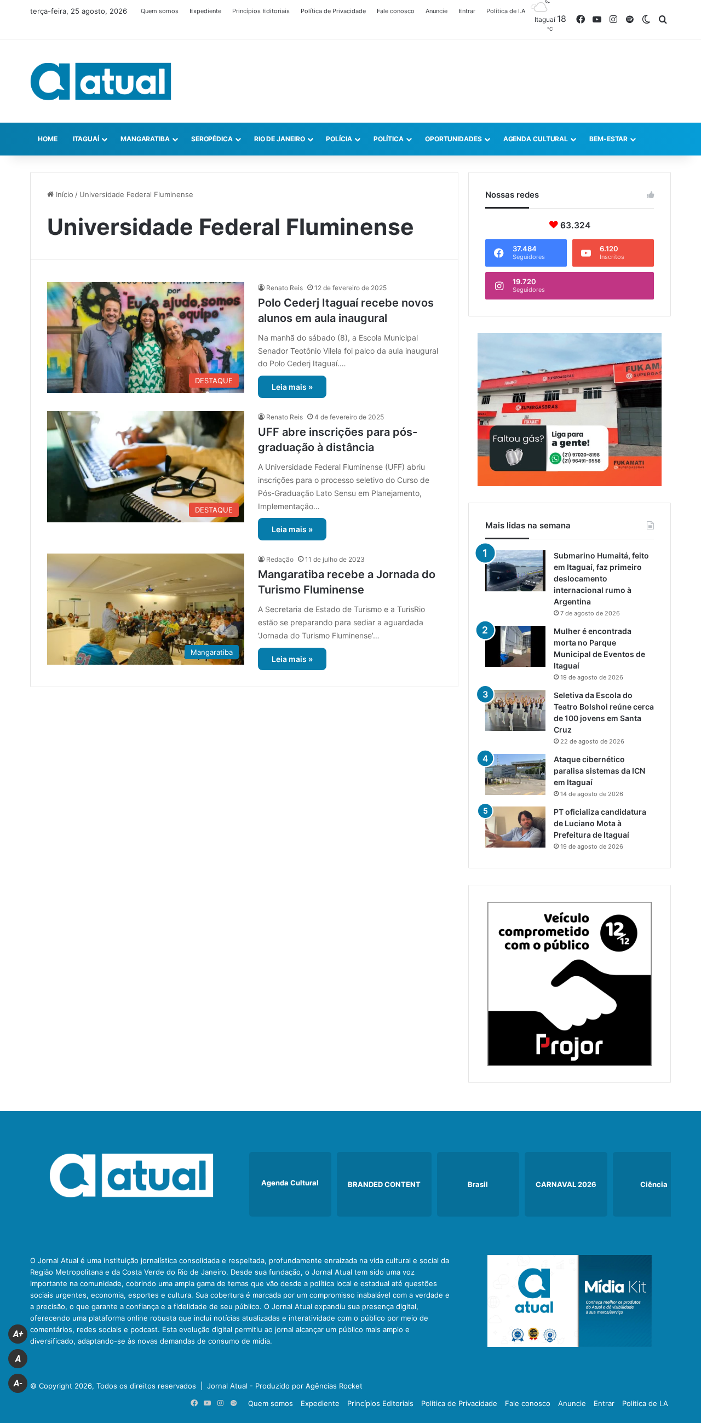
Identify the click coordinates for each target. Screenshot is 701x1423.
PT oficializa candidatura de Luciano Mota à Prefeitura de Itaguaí (600, 823)
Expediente (205, 11)
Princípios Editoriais (261, 11)
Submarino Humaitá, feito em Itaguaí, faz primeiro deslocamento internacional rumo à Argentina (601, 578)
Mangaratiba (145, 139)
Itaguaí (86, 139)
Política (389, 139)
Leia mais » (292, 386)
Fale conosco (396, 11)
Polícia (339, 139)
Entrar (466, 11)
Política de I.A (505, 11)
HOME (48, 139)
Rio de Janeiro (279, 139)
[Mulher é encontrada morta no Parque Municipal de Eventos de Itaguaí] (515, 646)
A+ (18, 1334)
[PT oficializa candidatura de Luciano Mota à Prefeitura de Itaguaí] (515, 827)
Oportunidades (453, 139)
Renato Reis (284, 288)
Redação (280, 559)
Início (63, 194)
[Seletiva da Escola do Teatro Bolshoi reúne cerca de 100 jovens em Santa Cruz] (515, 710)
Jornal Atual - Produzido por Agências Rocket (285, 1385)
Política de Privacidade (333, 11)
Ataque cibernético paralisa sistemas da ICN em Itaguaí (599, 770)
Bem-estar (608, 139)
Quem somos (160, 11)
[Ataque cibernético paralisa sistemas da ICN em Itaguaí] (515, 774)
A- (18, 1383)
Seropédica (212, 139)
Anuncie (436, 11)
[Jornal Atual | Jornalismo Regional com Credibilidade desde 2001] (100, 81)
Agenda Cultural (535, 139)
